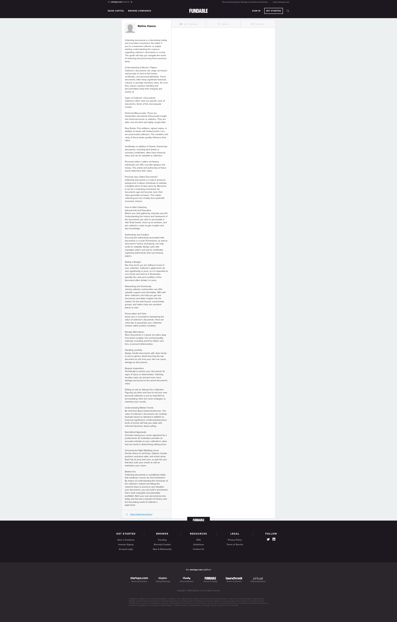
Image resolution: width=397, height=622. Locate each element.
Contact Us (198, 549)
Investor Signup (126, 544)
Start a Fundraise (126, 540)
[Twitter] (268, 539)
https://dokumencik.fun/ (141, 514)
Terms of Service (235, 544)
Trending (162, 540)
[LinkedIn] (273, 539)
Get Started (273, 11)
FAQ (198, 540)
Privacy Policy (235, 540)
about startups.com (281, 2)
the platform (119, 2)
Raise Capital (116, 11)
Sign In (256, 11)
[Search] (288, 11)
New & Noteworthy (162, 549)
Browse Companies (139, 11)
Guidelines (198, 544)
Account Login (126, 549)
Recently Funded (162, 544)
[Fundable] (198, 11)
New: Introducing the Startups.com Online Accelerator (245, 2)
